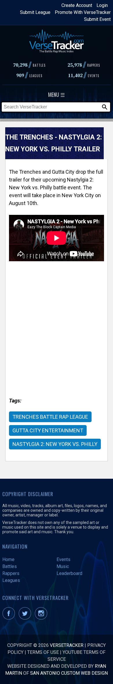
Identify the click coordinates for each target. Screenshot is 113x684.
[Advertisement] (56, 334)
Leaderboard (69, 573)
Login (102, 5)
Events (63, 559)
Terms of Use (43, 652)
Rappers (10, 573)
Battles (9, 566)
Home (8, 559)
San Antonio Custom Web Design (69, 673)
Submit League (35, 12)
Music (63, 566)
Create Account (76, 5)
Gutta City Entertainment (47, 430)
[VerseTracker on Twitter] (26, 618)
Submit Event (97, 19)
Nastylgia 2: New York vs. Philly (54, 444)
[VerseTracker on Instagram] (42, 618)
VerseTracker (66, 645)
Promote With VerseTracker (83, 12)
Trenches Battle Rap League (50, 417)
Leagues (11, 580)
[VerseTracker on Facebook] (9, 618)
